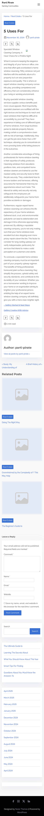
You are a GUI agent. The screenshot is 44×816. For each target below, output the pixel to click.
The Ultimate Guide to (13, 646)
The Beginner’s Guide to (12, 526)
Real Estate (16, 16)
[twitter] (12, 44)
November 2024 (11, 724)
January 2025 (10, 711)
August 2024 (9, 744)
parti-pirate (35, 37)
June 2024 (8, 757)
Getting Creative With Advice (16, 310)
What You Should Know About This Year (21, 659)
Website (7, 594)
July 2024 (8, 751)
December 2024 (11, 718)
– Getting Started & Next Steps (17, 305)
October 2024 (10, 731)
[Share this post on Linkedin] (18, 44)
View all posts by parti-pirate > (17, 354)
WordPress (22, 812)
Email (7, 585)
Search (7, 626)
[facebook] (6, 44)
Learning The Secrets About (16, 653)
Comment (8, 554)
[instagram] (18, 802)
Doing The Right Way (11, 422)
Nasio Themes (21, 809)
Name (7, 576)
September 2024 (11, 737)
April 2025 (8, 691)
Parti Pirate (8, 2)
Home (6, 16)
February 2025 (10, 704)
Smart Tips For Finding (13, 666)
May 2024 (8, 764)
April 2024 (8, 771)
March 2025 (9, 698)
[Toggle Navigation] (38, 4)
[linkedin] (29, 802)
